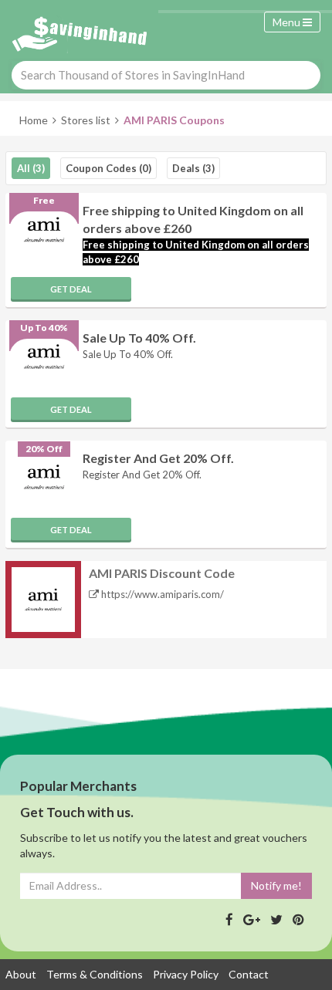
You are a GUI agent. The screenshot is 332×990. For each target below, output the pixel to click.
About (20, 974)
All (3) (31, 168)
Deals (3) (193, 168)
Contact (249, 974)
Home (33, 120)
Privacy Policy (186, 974)
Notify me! (276, 885)
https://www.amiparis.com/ (161, 594)
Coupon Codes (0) (108, 168)
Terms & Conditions (94, 974)
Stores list (85, 120)
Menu (288, 22)
